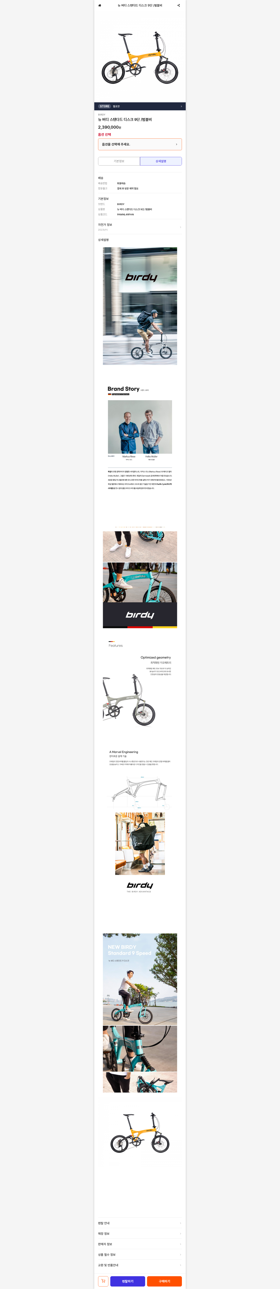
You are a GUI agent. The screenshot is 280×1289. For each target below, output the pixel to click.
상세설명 (161, 161)
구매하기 (164, 1281)
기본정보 (119, 161)
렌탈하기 (128, 1281)
